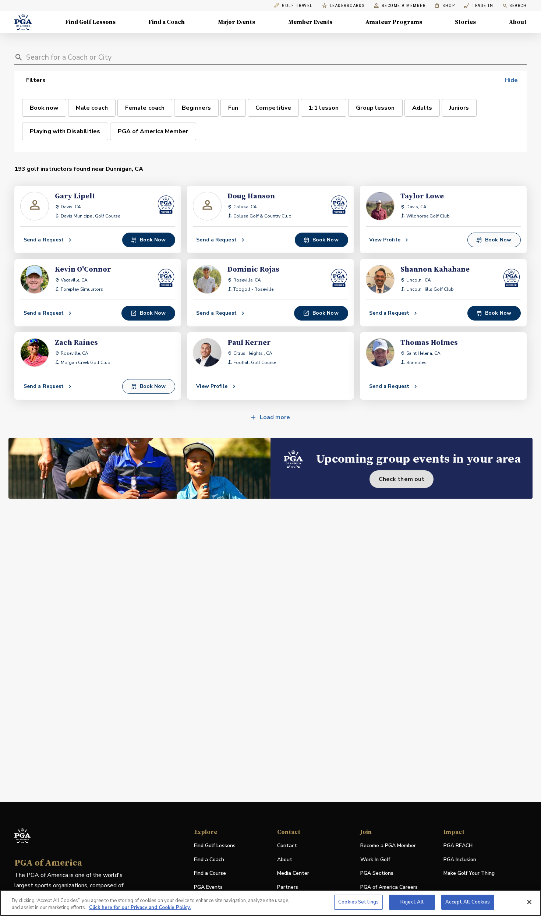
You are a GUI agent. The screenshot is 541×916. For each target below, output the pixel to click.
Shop (445, 5)
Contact (287, 845)
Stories (465, 22)
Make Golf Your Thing (469, 873)
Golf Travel (297, 5)
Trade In (478, 5)
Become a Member (404, 5)
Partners (287, 887)
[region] (270, 903)
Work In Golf (375, 859)
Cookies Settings (358, 902)
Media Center (293, 873)
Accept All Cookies (467, 902)
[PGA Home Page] (23, 22)
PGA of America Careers (389, 887)
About (518, 22)
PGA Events (208, 887)
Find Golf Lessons (90, 22)
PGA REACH (458, 846)
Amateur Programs (393, 22)
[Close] (529, 902)
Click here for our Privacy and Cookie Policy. (140, 908)
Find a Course (210, 873)
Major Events (236, 22)
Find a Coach (166, 22)
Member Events (310, 22)
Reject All (412, 902)
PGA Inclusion (459, 859)
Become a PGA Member (388, 845)
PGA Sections (376, 873)
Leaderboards (347, 5)
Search (518, 5)
